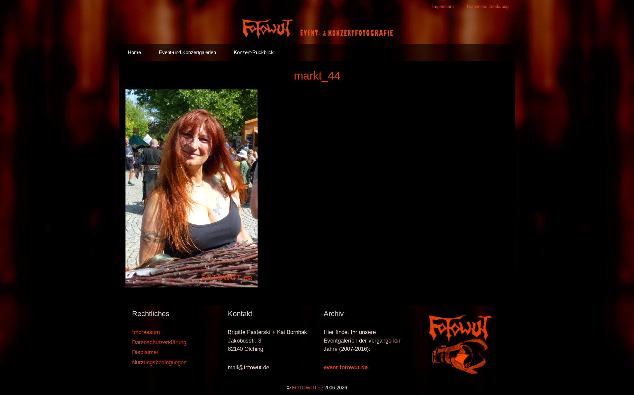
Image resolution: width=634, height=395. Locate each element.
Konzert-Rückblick (254, 52)
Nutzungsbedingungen (159, 362)
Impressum (443, 6)
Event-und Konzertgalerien (187, 52)
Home (134, 52)
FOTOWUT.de (307, 387)
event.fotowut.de (346, 367)
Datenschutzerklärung (488, 6)
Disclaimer (145, 352)
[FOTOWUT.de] (317, 28)
